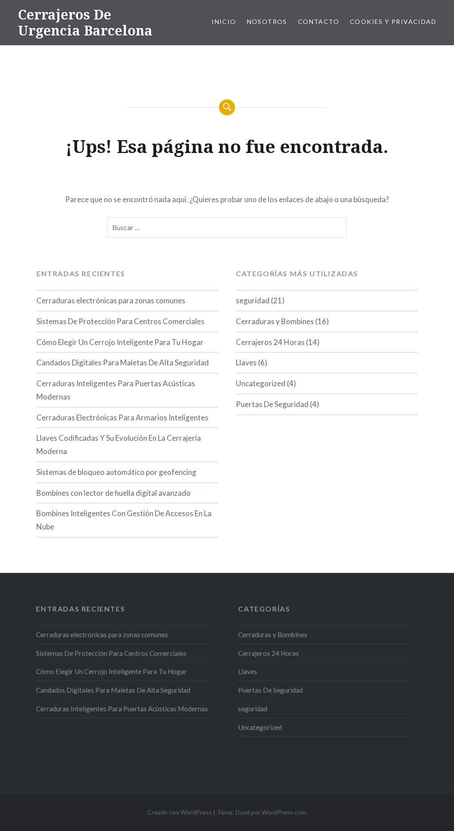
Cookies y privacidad (393, 21)
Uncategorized (261, 383)
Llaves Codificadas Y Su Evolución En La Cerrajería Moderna (118, 444)
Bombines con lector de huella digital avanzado (113, 493)
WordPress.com (284, 812)
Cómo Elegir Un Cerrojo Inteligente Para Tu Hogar (120, 342)
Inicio (223, 21)
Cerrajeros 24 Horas (270, 342)
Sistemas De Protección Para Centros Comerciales (120, 321)
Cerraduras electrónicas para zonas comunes (110, 300)
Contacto (318, 21)
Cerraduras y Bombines (275, 321)
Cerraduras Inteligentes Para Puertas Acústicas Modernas (115, 390)
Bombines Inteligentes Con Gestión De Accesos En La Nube (123, 520)
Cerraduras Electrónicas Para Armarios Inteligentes (122, 417)
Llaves (246, 362)
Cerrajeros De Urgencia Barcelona (85, 22)
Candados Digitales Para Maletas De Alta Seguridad (122, 362)
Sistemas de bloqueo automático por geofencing (116, 472)
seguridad (253, 300)
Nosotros (267, 21)
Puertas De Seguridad (272, 404)
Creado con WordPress (179, 812)
